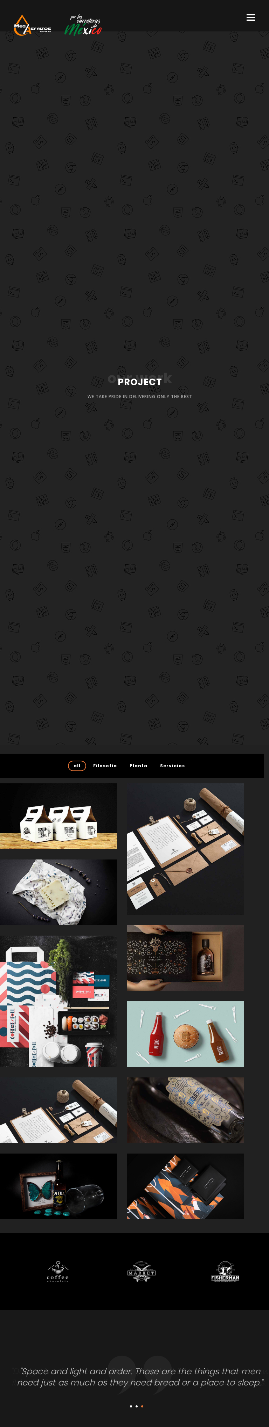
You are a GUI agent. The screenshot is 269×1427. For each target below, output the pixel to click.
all (77, 766)
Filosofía (105, 766)
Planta (138, 766)
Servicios (172, 766)
